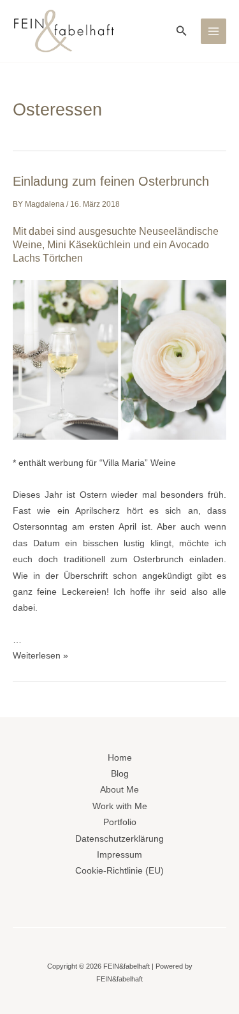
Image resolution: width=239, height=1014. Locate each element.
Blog (120, 774)
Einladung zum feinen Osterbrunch (111, 181)
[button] (181, 31)
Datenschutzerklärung (119, 839)
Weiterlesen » (40, 655)
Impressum (119, 855)
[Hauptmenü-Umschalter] (214, 32)
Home (120, 758)
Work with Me (119, 806)
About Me (119, 789)
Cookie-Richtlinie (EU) (119, 871)
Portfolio (119, 822)
